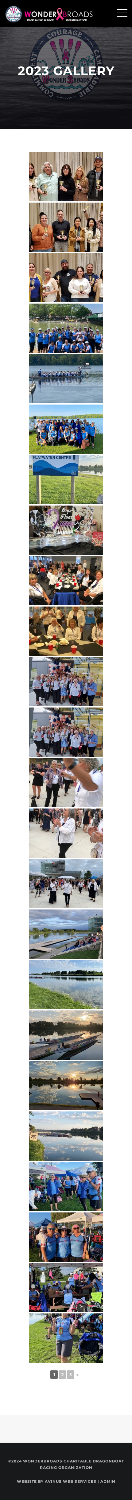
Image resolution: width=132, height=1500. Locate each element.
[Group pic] (66, 681)
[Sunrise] (66, 934)
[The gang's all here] (66, 732)
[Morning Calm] (66, 984)
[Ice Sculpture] (66, 530)
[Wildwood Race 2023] (66, 378)
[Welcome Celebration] (66, 631)
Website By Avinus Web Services (56, 1481)
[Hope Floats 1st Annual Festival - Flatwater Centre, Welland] (66, 479)
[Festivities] (66, 833)
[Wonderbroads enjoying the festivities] (66, 782)
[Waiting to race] (66, 1287)
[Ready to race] (66, 1186)
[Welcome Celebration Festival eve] (66, 580)
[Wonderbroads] (51, 13)
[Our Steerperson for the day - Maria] (66, 1338)
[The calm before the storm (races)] (66, 1136)
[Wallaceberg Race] (66, 328)
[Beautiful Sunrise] (66, 1035)
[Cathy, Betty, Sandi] (66, 1237)
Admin (107, 1481)
